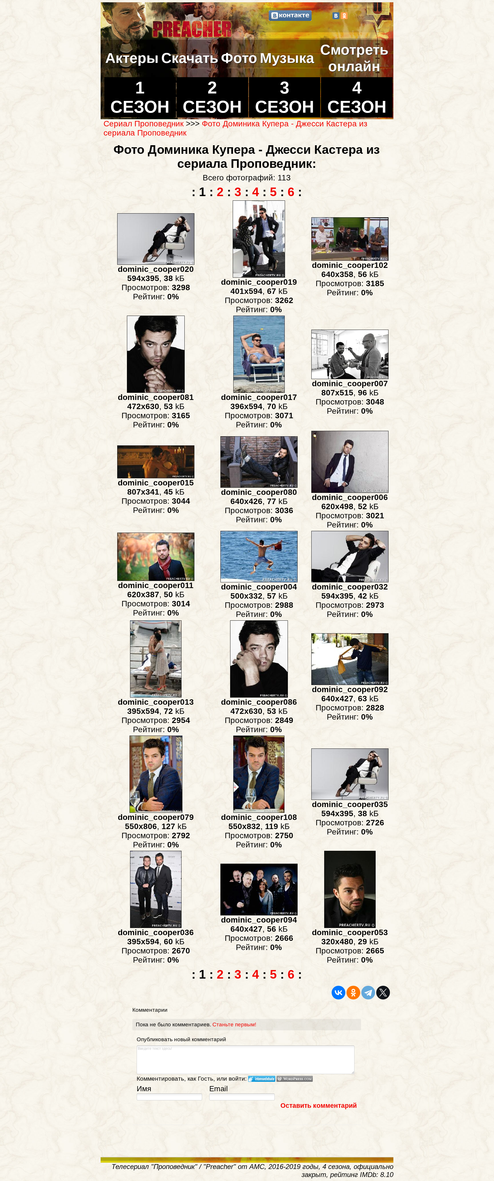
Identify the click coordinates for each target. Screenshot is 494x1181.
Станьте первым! (234, 1024)
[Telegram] (368, 992)
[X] (383, 992)
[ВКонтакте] (335, 15)
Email (218, 1089)
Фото (239, 58)
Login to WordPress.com (294, 1079)
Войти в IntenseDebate (261, 1079)
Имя (144, 1089)
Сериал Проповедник (143, 123)
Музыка (287, 58)
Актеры (132, 58)
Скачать (189, 58)
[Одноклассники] (344, 15)
